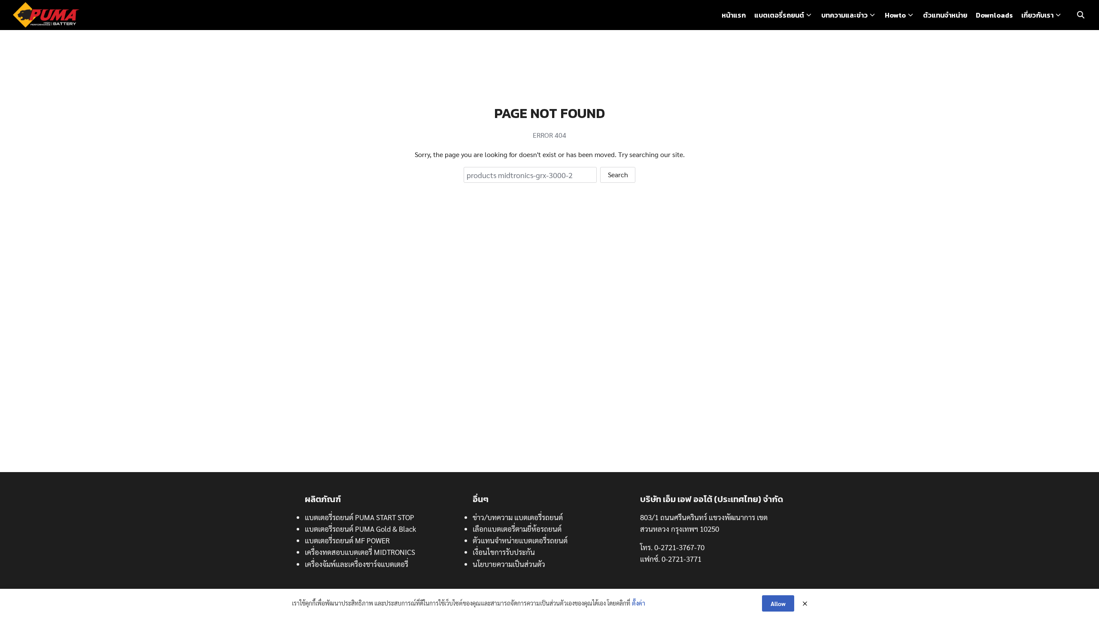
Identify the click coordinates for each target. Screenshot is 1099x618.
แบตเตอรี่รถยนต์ (779, 15)
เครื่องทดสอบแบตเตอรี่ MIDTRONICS (360, 552)
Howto (895, 15)
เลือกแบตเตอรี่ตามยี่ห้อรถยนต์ (517, 528)
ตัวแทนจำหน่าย (945, 15)
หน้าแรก (734, 15)
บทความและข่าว (844, 15)
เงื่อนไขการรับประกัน (504, 552)
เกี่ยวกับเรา (1037, 15)
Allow (778, 603)
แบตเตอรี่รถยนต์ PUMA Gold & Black (360, 528)
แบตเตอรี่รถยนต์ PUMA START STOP (359, 517)
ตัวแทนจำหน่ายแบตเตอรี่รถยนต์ (520, 540)
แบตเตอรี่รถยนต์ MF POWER (347, 540)
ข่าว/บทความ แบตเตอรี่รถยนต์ (518, 517)
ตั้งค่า (638, 603)
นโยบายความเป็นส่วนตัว (509, 564)
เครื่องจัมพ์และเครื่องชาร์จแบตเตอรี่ (356, 564)
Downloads (994, 15)
